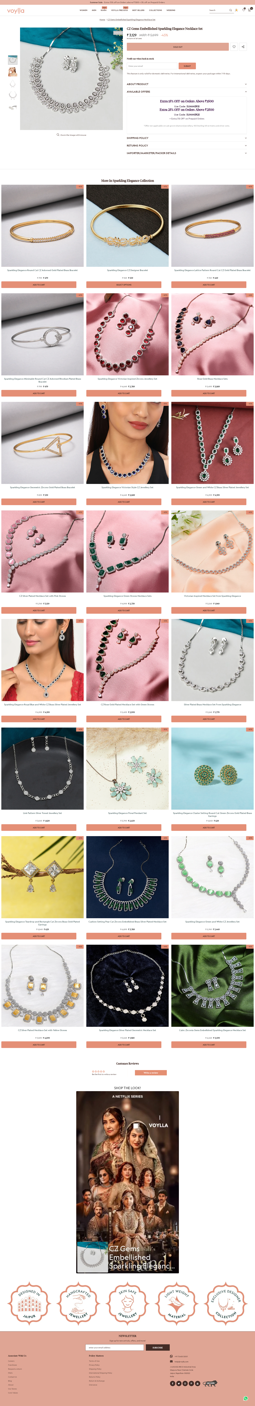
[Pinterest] (191, 1383)
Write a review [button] (151, 1072)
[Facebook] (172, 1383)
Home (102, 19)
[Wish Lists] (234, 47)
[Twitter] (179, 1383)
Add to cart (39, 284)
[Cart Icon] (249, 10)
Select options (123, 284)
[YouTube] (197, 1383)
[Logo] (16, 11)
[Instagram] (185, 1383)
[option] (127, 2)
